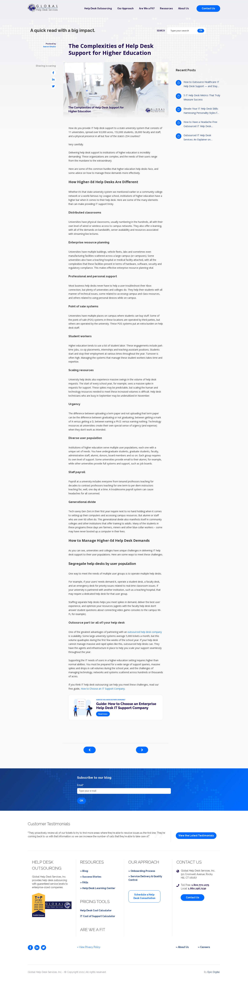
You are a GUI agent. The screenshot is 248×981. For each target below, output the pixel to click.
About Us (183, 8)
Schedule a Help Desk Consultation (144, 896)
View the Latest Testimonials (196, 835)
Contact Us (208, 8)
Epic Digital (214, 972)
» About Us (182, 947)
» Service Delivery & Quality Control (145, 878)
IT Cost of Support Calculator (97, 916)
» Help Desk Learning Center (97, 888)
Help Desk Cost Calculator (96, 910)
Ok (200, 31)
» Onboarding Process (141, 871)
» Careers (204, 947)
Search (161, 31)
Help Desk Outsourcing (98, 8)
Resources (166, 8)
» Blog (84, 871)
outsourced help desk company (145, 632)
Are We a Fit (92, 929)
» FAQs (84, 882)
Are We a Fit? (147, 8)
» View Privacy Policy (88, 947)
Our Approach (125, 8)
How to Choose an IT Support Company (103, 688)
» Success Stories (90, 876)
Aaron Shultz (49, 47)
